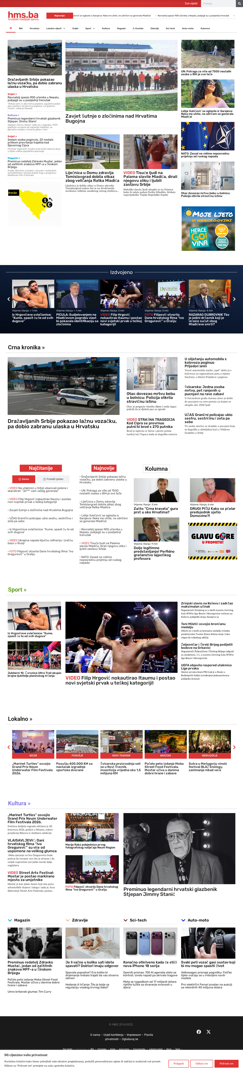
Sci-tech (170, 28)
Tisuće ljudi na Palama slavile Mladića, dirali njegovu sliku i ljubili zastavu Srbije (194, 15)
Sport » (17, 589)
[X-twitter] (208, 1031)
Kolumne (205, 28)
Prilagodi (179, 1063)
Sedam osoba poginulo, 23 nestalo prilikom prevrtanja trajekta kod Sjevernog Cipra (30, 142)
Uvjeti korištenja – (115, 1035)
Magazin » (14, 158)
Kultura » (13, 115)
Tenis (177, 1049)
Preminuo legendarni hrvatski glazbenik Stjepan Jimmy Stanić (34, 120)
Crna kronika (139, 1049)
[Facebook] (198, 1031)
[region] (121, 1060)
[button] (8, 299)
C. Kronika (138, 28)
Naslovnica (81, 1049)
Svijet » (12, 94)
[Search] (239, 3)
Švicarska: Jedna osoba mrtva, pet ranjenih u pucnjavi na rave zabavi (204, 390)
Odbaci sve (202, 1063)
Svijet (75, 28)
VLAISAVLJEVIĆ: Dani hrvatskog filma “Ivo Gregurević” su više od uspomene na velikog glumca (32, 845)
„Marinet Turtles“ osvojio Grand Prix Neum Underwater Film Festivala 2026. (32, 818)
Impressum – (135, 1035)
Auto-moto (188, 28)
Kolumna (156, 468)
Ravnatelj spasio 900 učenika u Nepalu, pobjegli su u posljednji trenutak (109, 15)
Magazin (121, 28)
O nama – (97, 1035)
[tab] (23, 479)
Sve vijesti (191, 3)
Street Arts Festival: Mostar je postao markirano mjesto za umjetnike (31, 876)
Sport (88, 28)
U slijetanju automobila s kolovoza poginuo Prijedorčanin (206, 362)
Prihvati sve (226, 1063)
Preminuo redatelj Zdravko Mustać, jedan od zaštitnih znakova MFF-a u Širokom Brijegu (35, 164)
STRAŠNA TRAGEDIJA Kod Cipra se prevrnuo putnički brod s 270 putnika (151, 423)
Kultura (106, 28)
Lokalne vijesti (53, 28)
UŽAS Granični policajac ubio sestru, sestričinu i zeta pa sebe (209, 418)
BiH (21, 28)
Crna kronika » (26, 347)
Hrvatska (34, 28)
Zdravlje (154, 28)
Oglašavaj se (130, 1039)
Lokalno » (20, 718)
